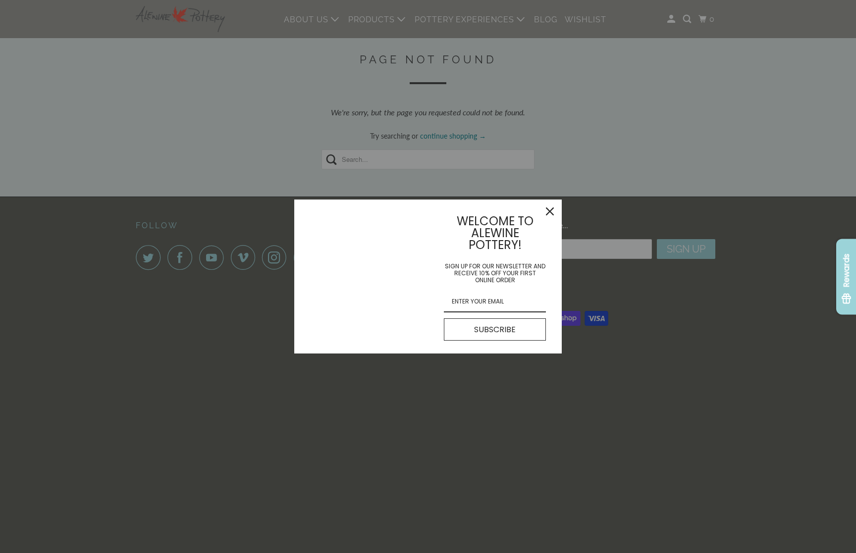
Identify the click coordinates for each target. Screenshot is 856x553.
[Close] (550, 211)
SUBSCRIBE (495, 329)
